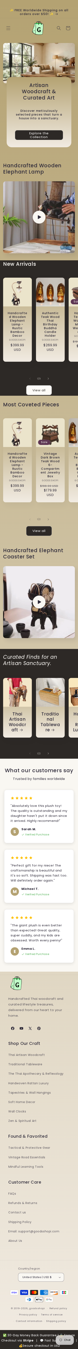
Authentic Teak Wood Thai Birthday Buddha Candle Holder (50, 324)
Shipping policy (56, 1321)
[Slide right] (48, 378)
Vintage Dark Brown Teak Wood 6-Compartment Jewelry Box (50, 465)
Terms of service (52, 1314)
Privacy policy (28, 1314)
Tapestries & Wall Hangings (29, 1093)
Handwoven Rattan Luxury (28, 1083)
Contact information (29, 1321)
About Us (15, 1241)
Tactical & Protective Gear (29, 1148)
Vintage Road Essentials (26, 1157)
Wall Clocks (17, 1111)
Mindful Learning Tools (25, 1167)
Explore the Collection (39, 135)
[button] (8, 28)
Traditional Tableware (50, 722)
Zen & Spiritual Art (22, 1121)
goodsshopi (37, 1308)
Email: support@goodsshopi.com (33, 1231)
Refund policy (58, 1308)
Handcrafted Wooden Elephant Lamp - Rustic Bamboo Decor (17, 324)
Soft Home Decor (21, 1102)
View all (39, 390)
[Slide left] (30, 378)
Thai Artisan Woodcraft (17, 722)
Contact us (17, 1212)
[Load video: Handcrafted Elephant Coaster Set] (39, 602)
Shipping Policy (20, 1222)
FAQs (12, 1194)
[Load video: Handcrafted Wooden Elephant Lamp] (39, 217)
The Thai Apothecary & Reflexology (36, 1074)
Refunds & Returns (22, 1203)
